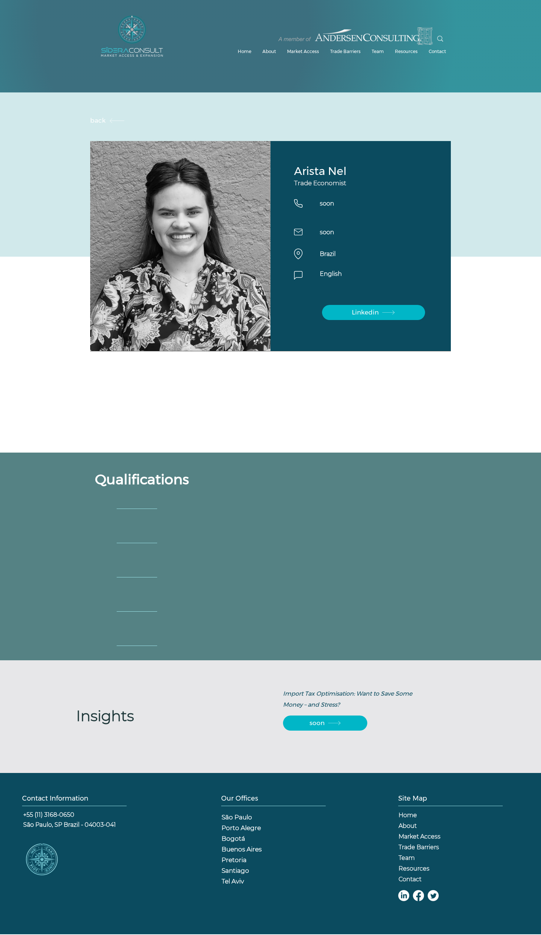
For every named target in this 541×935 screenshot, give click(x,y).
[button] (406, 52)
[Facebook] (418, 895)
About (408, 825)
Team (407, 857)
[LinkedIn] (403, 895)
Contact (410, 879)
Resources (414, 868)
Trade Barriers (419, 847)
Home (408, 815)
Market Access (420, 836)
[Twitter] (433, 895)
